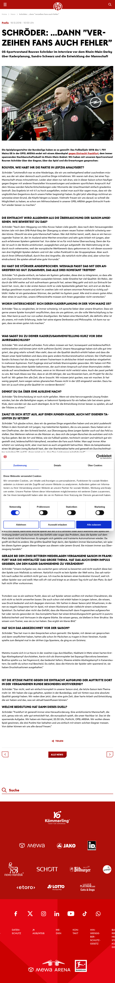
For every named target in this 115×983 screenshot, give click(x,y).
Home (4, 14)
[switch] (43, 512)
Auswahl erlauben (57, 524)
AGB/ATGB (38, 933)
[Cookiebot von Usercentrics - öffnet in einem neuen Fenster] (98, 456)
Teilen (59, 741)
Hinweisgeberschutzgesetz (95, 936)
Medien (58, 931)
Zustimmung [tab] (20, 465)
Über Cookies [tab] (95, 465)
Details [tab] (57, 465)
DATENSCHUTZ (16, 931)
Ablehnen (21, 524)
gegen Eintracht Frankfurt (83, 153)
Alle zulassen (94, 524)
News (13, 14)
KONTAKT (76, 931)
